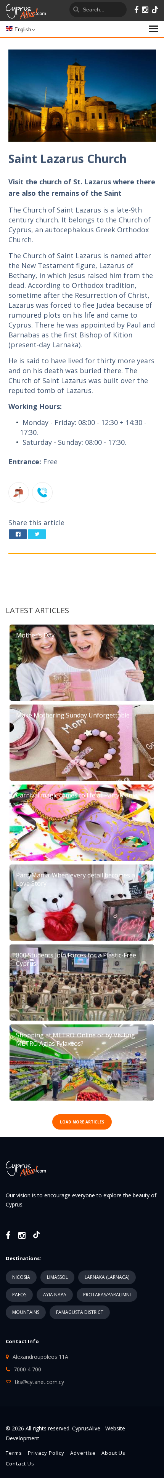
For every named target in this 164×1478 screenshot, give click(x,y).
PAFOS (19, 1294)
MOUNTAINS (25, 1312)
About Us (113, 1452)
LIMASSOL (57, 1277)
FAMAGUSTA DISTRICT (79, 1312)
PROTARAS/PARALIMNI (107, 1294)
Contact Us (20, 1463)
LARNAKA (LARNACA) (107, 1277)
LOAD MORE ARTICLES (82, 1122)
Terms (14, 1452)
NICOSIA (21, 1277)
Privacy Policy (46, 1452)
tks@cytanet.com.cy (39, 1381)
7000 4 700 (27, 1369)
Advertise (83, 1452)
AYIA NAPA (54, 1294)
